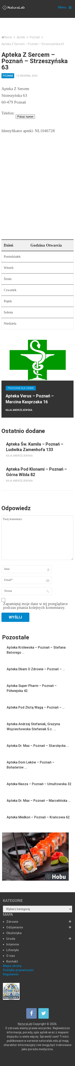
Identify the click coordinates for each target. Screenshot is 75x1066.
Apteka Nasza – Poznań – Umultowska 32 (39, 784)
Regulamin (11, 974)
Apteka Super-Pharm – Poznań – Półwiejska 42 (32, 688)
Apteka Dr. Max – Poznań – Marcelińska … (38, 801)
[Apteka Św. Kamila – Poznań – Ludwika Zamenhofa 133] (1, 441)
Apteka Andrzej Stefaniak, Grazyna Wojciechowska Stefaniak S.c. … (33, 726)
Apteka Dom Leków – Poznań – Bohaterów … (30, 764)
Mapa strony (12, 966)
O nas (10, 956)
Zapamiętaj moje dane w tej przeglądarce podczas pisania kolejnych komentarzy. (35, 605)
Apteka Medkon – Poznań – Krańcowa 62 (38, 817)
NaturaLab (25, 1024)
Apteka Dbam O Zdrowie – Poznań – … (36, 669)
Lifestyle (12, 950)
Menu (62, 7)
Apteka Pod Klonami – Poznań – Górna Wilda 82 (36, 472)
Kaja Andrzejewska (19, 410)
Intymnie (12, 944)
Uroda (10, 939)
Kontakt (12, 961)
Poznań (8, 75)
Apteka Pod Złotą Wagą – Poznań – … (36, 707)
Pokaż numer (25, 116)
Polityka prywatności (18, 970)
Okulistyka (14, 933)
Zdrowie (12, 922)
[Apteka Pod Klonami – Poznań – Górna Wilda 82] (1, 466)
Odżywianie (14, 927)
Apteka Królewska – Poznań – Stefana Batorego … (36, 649)
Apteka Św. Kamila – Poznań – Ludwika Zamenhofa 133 (34, 447)
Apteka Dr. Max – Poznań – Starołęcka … (38, 746)
